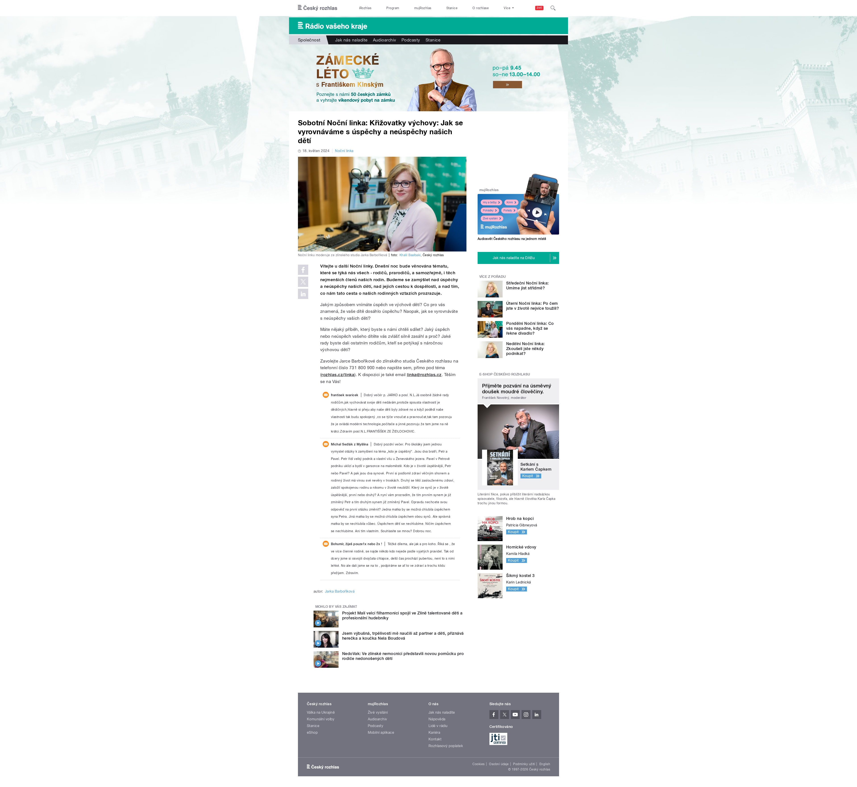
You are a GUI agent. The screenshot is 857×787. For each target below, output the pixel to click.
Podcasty (410, 39)
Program (392, 8)
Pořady (507, 210)
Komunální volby (320, 719)
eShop (312, 732)
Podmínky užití (524, 764)
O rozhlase (480, 8)
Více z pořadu (492, 277)
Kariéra (434, 732)
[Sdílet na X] (303, 282)
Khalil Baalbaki (410, 255)
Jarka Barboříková (339, 591)
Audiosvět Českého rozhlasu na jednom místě (512, 239)
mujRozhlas (422, 8)
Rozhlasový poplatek (445, 746)
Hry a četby (490, 202)
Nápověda (436, 719)
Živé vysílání (490, 218)
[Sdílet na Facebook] (303, 270)
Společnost (309, 39)
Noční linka (344, 151)
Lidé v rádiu (438, 726)
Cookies (478, 764)
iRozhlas (365, 8)
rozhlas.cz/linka (337, 374)
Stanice (452, 8)
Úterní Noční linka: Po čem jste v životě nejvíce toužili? (532, 306)
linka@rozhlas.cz (424, 374)
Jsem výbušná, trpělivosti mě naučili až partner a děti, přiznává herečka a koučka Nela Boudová (403, 636)
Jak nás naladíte (351, 39)
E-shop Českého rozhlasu (504, 374)
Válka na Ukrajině (321, 712)
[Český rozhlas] (317, 8)
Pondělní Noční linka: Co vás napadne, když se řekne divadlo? (530, 328)
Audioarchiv (384, 39)
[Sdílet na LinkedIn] (303, 294)
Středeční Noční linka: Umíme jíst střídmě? (527, 285)
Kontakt (434, 739)
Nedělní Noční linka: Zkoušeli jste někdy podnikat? (525, 348)
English (544, 764)
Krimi (510, 202)
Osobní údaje (499, 764)
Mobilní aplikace (381, 732)
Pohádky (488, 210)
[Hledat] (553, 8)
